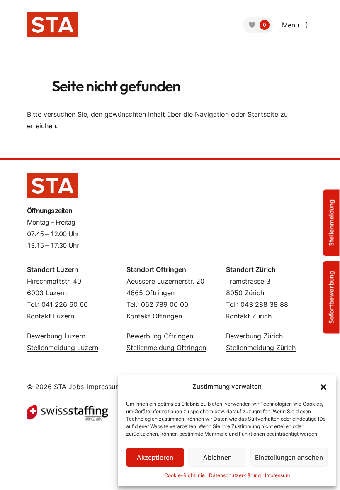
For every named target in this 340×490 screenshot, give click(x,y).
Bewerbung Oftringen (159, 336)
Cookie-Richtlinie (184, 475)
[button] (323, 386)
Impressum (104, 386)
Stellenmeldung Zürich (261, 347)
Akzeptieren (155, 457)
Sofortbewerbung (331, 297)
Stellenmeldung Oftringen (166, 347)
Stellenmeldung (331, 223)
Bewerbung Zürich (254, 336)
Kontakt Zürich (249, 316)
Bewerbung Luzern (56, 336)
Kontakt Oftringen (154, 316)
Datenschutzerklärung (235, 475)
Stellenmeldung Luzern (62, 347)
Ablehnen (217, 457)
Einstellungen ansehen (289, 457)
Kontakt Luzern (50, 316)
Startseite (263, 114)
